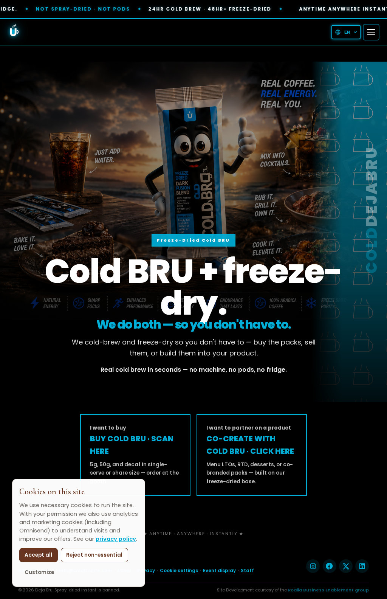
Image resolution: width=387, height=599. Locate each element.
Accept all (38, 555)
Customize (39, 572)
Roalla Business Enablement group (328, 590)
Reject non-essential (94, 555)
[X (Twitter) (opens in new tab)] (346, 566)
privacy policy (116, 539)
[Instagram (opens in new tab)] (313, 566)
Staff (247, 570)
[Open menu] (371, 32)
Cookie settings (179, 571)
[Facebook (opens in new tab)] (329, 566)
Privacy (146, 570)
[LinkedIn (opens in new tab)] (362, 566)
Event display (219, 570)
